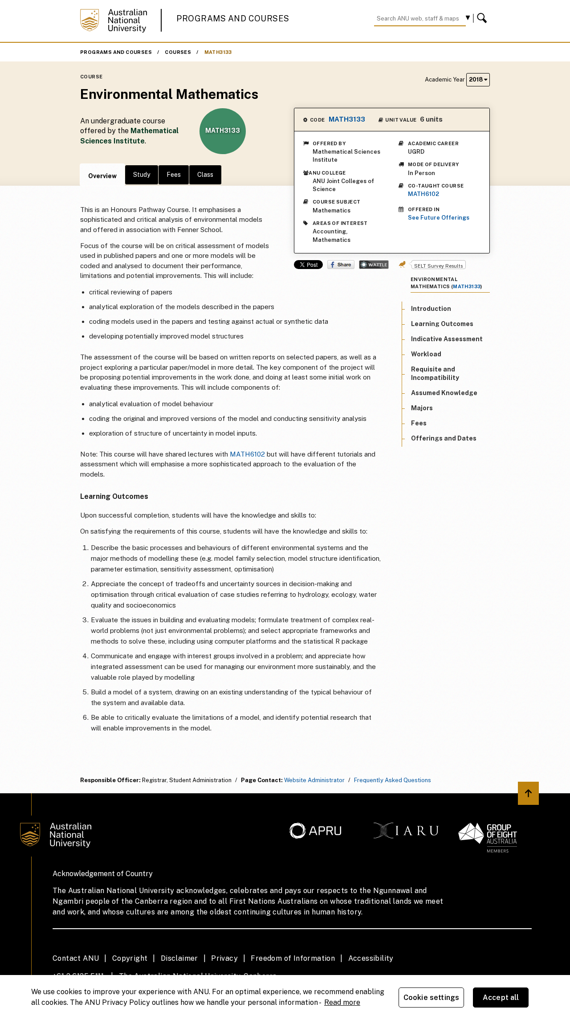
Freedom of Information (293, 958)
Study (141, 174)
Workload (426, 354)
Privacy (224, 958)
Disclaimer (179, 958)
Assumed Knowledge (444, 392)
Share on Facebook (340, 264)
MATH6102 (423, 194)
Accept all (501, 997)
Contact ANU (76, 958)
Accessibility (371, 958)
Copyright (130, 958)
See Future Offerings (438, 217)
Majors (422, 408)
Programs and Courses (232, 18)
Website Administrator (314, 780)
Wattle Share (374, 264)
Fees (174, 174)
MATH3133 (218, 52)
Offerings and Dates (443, 438)
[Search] (483, 18)
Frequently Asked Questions (392, 780)
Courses (178, 52)
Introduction (431, 308)
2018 (476, 79)
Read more (342, 1002)
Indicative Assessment (447, 339)
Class (205, 174)
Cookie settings (431, 997)
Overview (102, 176)
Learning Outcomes (442, 323)
